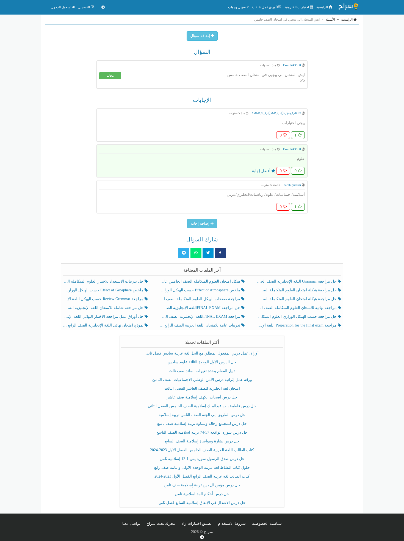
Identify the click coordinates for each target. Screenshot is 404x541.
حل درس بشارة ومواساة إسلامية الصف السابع (202, 441)
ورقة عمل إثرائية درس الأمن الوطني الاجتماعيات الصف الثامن (202, 380)
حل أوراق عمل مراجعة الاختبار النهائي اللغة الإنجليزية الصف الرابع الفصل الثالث (104, 316)
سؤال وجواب (237, 7)
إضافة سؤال (200, 36)
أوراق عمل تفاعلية (264, 7)
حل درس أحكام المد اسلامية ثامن (202, 494)
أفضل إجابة (262, 171)
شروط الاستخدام (232, 524)
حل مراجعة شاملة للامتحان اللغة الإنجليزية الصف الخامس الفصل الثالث (104, 308)
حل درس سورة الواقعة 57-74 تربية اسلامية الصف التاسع (202, 432)
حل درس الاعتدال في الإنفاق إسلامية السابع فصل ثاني (202, 503)
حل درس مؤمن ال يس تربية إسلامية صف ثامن (202, 485)
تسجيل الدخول (61, 7)
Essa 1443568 (292, 65)
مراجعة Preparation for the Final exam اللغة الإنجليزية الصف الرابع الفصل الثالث (297, 325)
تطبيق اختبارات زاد (197, 524)
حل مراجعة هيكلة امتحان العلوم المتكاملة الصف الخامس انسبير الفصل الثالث (297, 290)
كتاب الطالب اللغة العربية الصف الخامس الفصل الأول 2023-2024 (202, 450)
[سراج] (348, 7)
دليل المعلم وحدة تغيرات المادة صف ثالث (202, 371)
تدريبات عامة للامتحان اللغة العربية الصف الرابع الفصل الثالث (200, 325)
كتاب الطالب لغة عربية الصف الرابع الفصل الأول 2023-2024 (202, 476)
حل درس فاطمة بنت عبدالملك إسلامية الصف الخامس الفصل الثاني (202, 406)
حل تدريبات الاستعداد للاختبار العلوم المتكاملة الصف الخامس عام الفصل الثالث (104, 281)
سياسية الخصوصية (267, 524)
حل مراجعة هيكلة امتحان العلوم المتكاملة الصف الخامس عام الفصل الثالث (297, 299)
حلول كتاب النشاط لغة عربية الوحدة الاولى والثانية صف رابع (202, 467)
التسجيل (84, 7)
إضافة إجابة (201, 223)
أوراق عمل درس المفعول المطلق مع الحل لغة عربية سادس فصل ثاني (202, 353)
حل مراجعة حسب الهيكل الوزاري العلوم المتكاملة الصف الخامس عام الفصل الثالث (297, 316)
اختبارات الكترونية (297, 7)
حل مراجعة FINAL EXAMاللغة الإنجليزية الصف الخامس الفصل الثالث (200, 308)
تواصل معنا (131, 524)
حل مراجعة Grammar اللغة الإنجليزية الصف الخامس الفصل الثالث (297, 281)
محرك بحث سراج (160, 524)
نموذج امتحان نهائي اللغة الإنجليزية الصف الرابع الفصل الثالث (104, 325)
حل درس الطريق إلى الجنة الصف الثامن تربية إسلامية (202, 415)
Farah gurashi (292, 184)
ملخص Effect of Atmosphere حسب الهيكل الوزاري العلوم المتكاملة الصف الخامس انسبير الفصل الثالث (200, 290)
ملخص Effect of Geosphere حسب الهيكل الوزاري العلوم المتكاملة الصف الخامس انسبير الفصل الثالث (104, 290)
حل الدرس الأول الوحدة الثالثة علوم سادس (202, 362)
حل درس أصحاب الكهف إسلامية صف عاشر (202, 397)
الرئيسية (322, 7)
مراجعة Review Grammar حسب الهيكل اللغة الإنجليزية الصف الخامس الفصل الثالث (104, 299)
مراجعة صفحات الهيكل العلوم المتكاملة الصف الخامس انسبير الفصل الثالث (200, 299)
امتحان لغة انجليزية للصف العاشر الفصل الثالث (202, 388)
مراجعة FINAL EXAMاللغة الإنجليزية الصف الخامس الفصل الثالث (200, 316)
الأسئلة (330, 19)
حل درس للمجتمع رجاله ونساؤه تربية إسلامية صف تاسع (202, 424)
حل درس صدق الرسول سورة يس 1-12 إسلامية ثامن (202, 459)
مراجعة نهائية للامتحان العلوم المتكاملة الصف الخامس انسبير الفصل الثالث (297, 308)
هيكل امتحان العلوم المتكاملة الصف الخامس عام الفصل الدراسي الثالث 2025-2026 (200, 281)
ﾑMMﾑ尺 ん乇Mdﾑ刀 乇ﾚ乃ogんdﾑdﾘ (276, 113)
